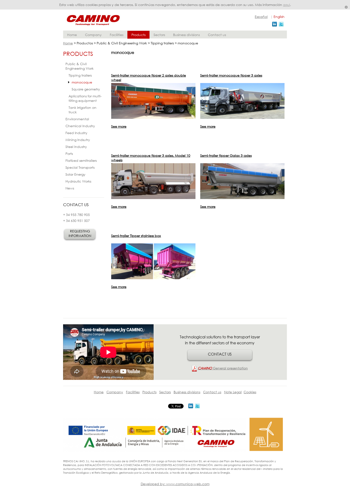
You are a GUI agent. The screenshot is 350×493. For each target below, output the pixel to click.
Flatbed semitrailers (81, 160)
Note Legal (233, 392)
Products (138, 34)
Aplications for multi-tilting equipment (85, 98)
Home (72, 34)
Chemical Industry (80, 126)
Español (261, 16)
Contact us (217, 34)
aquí (286, 5)
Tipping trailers (80, 75)
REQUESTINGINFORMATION (80, 233)
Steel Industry (76, 146)
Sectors (159, 34)
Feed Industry (76, 133)
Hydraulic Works (78, 181)
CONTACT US (220, 354)
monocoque (82, 82)
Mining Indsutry (77, 139)
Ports (69, 153)
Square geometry (86, 89)
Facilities (116, 34)
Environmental (77, 119)
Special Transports (80, 167)
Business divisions (186, 34)
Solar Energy (75, 174)
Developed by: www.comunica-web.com (175, 484)
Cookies (250, 392)
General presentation (223, 368)
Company (93, 34)
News (69, 188)
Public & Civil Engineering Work (79, 66)
